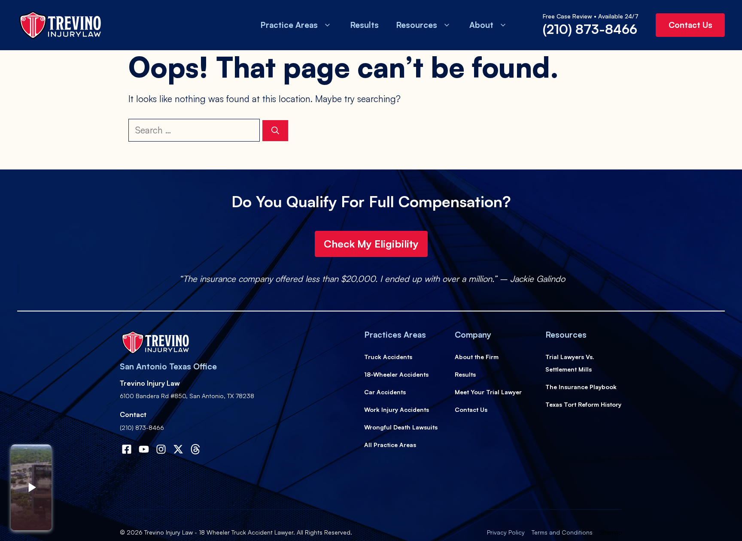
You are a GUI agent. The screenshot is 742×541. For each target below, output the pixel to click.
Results (364, 25)
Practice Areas (289, 25)
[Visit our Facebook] (127, 449)
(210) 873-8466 (590, 29)
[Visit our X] (178, 449)
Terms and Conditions (562, 532)
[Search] (275, 130)
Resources (416, 25)
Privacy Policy (506, 532)
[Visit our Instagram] (161, 449)
